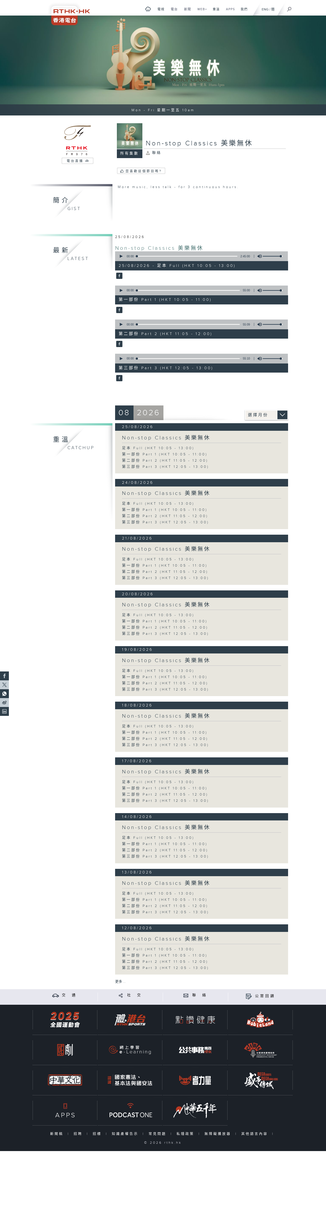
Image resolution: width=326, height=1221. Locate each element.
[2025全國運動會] (65, 1019)
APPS (229, 12)
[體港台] (130, 1019)
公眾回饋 (265, 996)
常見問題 (158, 1134)
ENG (265, 9)
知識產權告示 (126, 1134)
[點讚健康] (195, 1019)
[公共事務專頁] (195, 1049)
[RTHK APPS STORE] (65, 1110)
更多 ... (120, 982)
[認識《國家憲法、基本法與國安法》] (130, 1080)
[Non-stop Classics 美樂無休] (118, 276)
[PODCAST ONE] (130, 1110)
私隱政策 (186, 1134)
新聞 (186, 12)
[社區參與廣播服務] (260, 1049)
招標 (98, 1134)
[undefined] (148, 9)
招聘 (79, 1134)
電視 (159, 12)
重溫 (214, 12)
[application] (200, 256)
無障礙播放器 (218, 1134)
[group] (258, 256)
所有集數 (129, 153)
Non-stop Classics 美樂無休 (159, 248)
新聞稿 (57, 1134)
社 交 (134, 995)
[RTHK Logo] (67, 12)
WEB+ (200, 12)
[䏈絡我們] (186, 995)
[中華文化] (65, 1080)
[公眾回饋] (249, 996)
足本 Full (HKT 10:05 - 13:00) (158, 448)
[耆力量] (195, 1080)
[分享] (121, 995)
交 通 (69, 995)
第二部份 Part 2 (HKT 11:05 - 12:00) (165, 461)
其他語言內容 (255, 1134)
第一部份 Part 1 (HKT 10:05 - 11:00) (165, 454)
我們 (242, 12)
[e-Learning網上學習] (130, 1049)
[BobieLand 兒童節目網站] (260, 1019)
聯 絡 (199, 995)
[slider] (273, 256)
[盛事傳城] (260, 1080)
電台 (172, 12)
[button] (121, 256)
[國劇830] (65, 1049)
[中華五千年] (195, 1110)
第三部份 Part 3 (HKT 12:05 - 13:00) (165, 467)
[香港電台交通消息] (55, 995)
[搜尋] (289, 8)
